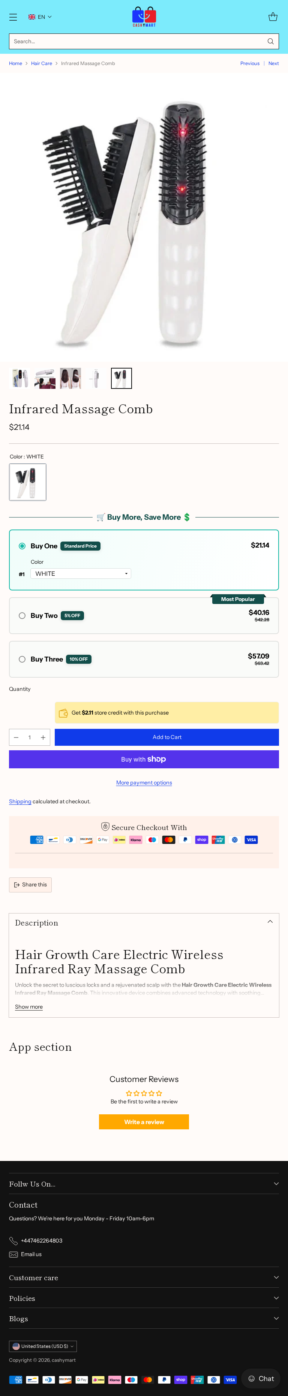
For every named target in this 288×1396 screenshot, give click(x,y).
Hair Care (41, 63)
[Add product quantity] (43, 737)
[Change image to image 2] (45, 378)
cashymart (64, 1360)
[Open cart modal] (272, 16)
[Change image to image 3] (70, 378)
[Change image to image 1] (19, 378)
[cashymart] (144, 17)
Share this (34, 884)
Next (273, 63)
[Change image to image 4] (96, 378)
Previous (250, 63)
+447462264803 (41, 1240)
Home (15, 63)
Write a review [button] (144, 1122)
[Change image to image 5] (121, 378)
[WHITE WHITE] (27, 482)
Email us (31, 1254)
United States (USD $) (44, 1346)
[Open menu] (13, 16)
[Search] (270, 41)
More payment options (144, 782)
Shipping (20, 801)
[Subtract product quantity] (16, 737)
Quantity (20, 689)
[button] (40, 17)
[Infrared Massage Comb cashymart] (144, 217)
